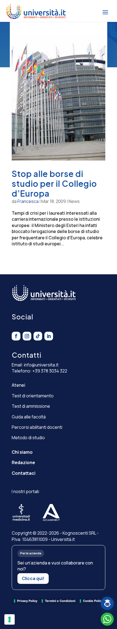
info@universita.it (41, 365)
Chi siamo (22, 452)
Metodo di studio (28, 438)
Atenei (18, 385)
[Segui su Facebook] (16, 336)
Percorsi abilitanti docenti (37, 427)
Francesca (28, 201)
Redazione (23, 462)
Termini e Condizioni (60, 601)
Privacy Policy (27, 601)
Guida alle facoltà (29, 417)
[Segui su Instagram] (27, 336)
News (74, 201)
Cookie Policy (93, 601)
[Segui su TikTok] (37, 336)
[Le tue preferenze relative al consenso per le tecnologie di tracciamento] (9, 619)
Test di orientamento (33, 396)
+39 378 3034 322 (49, 371)
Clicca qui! (33, 578)
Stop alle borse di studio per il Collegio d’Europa (54, 183)
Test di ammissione (31, 406)
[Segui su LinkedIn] (48, 336)
